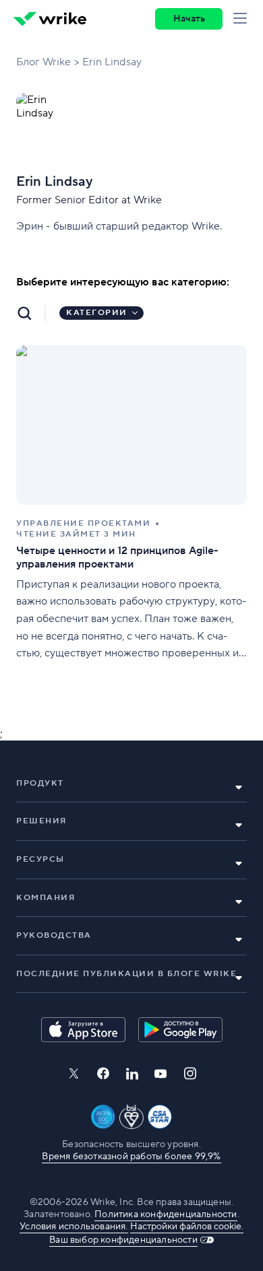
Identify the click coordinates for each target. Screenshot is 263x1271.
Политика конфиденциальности (165, 1214)
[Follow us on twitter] (73, 1073)
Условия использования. (73, 1227)
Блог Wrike (43, 62)
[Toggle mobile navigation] (243, 19)
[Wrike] (49, 18)
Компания (45, 898)
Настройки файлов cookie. (186, 1227)
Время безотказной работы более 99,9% (131, 1156)
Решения (41, 821)
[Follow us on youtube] (160, 1073)
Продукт (40, 783)
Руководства (54, 935)
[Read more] (131, 503)
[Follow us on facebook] (103, 1073)
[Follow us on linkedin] (132, 1074)
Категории (96, 313)
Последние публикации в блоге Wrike (126, 974)
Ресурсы (40, 859)
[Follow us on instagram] (190, 1073)
